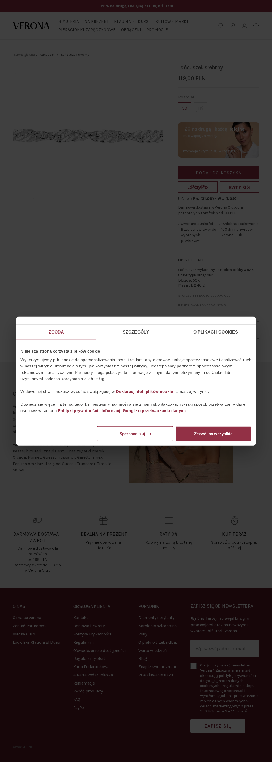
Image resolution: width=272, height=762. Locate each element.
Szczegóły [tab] (136, 332)
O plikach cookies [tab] (215, 332)
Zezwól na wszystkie (213, 433)
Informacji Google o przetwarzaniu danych (143, 410)
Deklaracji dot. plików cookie (144, 391)
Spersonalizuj (132, 433)
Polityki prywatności (78, 410)
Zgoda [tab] (56, 332)
